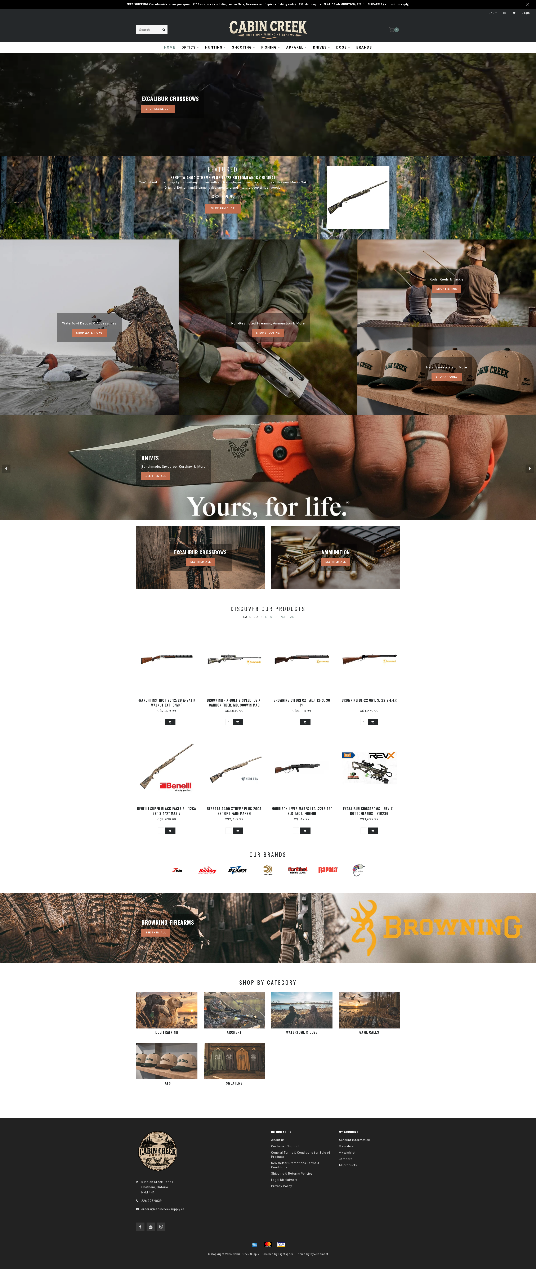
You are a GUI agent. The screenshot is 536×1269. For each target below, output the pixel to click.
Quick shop (168, 698)
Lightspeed (286, 1254)
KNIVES (320, 47)
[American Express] (254, 1244)
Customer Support (285, 1146)
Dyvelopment (319, 1254)
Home (169, 47)
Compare (346, 1159)
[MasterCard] (268, 1244)
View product (223, 208)
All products (348, 1165)
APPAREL (295, 47)
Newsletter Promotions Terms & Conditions (295, 1165)
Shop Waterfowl (89, 332)
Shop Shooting (268, 332)
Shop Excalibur (158, 108)
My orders (346, 1146)
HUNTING (214, 47)
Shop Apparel (446, 376)
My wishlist (347, 1152)
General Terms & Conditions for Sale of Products (300, 1154)
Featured (249, 617)
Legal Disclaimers (284, 1179)
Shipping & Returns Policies (292, 1173)
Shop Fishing (446, 288)
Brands (364, 47)
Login (526, 13)
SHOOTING (242, 47)
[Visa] (281, 1244)
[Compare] (504, 13)
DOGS (341, 47)
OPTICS (189, 47)
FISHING (269, 47)
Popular (287, 617)
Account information (354, 1140)
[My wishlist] (514, 13)
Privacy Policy (281, 1186)
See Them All (156, 475)
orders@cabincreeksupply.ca (163, 1209)
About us (278, 1140)
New (268, 617)
